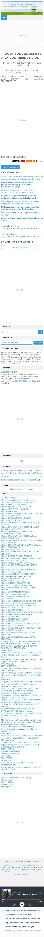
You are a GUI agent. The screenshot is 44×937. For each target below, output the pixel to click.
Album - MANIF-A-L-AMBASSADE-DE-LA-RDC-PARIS (22, 612)
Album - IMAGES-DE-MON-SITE (14, 578)
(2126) (7, 784)
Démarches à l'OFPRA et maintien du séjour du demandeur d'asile (21, 669)
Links (3, 717)
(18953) (16, 777)
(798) (6, 786)
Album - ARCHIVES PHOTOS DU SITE (16, 507)
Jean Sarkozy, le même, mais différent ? (17, 691)
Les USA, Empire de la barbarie (14, 715)
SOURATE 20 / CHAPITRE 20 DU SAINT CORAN (20, 742)
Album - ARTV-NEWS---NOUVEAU (15, 509)
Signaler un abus (6, 870)
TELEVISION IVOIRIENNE (11, 751)
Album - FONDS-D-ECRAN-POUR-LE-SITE (17, 563)
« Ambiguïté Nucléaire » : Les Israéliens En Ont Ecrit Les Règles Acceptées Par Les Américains (20, 642)
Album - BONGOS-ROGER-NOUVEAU (16, 518)
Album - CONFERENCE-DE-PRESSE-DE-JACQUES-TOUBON (21, 523)
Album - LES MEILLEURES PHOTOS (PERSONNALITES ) (15, 597)
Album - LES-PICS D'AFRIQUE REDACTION (18, 603)
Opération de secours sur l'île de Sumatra (19, 726)
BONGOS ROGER (22, 381)
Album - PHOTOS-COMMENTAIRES (15, 619)
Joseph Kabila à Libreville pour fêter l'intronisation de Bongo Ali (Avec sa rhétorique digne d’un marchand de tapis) (21, 695)
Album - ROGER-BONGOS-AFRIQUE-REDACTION (21, 628)
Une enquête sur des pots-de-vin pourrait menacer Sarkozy (19, 763)
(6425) (7, 780)
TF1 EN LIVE (6, 756)
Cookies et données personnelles (26, 872)
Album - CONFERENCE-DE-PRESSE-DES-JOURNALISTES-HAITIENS (17, 532)
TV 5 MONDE (6, 760)
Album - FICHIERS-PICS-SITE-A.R (14, 560)
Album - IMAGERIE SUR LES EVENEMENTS (18, 574)
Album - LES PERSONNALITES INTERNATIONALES (21, 601)
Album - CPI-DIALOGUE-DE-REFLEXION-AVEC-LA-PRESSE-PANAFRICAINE (21, 546)
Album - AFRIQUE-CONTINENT (13, 504)
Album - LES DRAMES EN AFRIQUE (15, 592)
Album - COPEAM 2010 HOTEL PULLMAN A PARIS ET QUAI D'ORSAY (21, 541)
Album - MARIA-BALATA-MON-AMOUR (16, 614)
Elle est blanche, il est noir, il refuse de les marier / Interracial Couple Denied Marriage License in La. (21, 675)
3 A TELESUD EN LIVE (10, 498)
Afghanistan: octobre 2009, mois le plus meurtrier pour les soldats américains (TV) (19, 501)
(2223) (7, 782)
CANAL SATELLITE (8, 650)
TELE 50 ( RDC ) (7, 749)
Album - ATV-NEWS (9, 511)
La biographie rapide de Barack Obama (17, 708)
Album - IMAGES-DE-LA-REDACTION (16, 576)
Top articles (29, 867)
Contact (37, 867)
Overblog (35, 861)
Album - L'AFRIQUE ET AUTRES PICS (15, 583)
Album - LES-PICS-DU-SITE (12, 610)
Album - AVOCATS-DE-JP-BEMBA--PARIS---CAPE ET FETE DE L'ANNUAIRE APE (21, 514)
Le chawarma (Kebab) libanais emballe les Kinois (21, 713)
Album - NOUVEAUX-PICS (11, 616)
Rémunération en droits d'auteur (31, 870)
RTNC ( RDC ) (6, 733)
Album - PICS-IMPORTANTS (12, 625)
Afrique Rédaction (22, 4)
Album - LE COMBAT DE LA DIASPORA (16, 585)
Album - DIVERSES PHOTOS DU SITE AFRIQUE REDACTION (20, 552)
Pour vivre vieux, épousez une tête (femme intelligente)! (19, 730)
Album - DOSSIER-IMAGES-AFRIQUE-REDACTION (21, 558)
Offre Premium (9, 872)
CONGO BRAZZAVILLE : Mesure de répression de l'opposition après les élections (21, 660)
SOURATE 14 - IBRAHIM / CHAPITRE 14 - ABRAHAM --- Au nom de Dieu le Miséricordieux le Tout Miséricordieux (22, 737)
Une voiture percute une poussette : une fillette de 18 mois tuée (21, 768)
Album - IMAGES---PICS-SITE (12, 581)
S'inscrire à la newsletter (10, 167)
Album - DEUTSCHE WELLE (12, 549)
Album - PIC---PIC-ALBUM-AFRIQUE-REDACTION (20, 623)
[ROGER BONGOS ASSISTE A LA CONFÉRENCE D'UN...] (22, 72)
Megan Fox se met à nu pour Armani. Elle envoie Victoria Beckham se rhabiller (21, 723)
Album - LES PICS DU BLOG (12, 607)
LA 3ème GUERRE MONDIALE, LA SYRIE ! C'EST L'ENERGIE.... (20, 705)
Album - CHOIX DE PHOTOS (12, 520)
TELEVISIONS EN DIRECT (11, 753)
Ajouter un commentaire (19, 247)
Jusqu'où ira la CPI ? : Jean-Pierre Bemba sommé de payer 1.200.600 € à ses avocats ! (21, 700)
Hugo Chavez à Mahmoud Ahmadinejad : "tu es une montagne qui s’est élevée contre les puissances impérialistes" (21, 684)
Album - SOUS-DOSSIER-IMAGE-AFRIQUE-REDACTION (18, 633)
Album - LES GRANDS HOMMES (14, 594)
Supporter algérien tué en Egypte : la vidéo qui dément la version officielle (20, 745)
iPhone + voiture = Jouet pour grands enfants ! (20, 688)
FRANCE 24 (5, 679)
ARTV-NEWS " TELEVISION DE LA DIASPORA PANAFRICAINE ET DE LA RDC (19, 647)
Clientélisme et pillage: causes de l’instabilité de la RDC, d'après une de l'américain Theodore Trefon (21, 654)
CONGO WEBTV (7, 664)
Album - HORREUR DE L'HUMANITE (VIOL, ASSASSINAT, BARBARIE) (18, 570)
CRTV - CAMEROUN (9, 666)
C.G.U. (16, 870)
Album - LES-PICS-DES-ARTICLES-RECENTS (18, 605)
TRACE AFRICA (7, 758)
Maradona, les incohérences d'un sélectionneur (21, 720)
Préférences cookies (21, 874)
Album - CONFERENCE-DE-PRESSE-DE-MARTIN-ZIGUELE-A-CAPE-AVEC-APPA (20, 528)
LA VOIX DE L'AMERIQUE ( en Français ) (17, 711)
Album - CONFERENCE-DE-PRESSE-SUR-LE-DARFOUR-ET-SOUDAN (18, 537)
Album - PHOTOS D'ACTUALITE (14, 621)
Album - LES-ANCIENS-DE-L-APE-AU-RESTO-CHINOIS (19, 588)
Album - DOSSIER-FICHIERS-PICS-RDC (16, 556)
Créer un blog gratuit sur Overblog (12, 867)
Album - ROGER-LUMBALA (12, 630)
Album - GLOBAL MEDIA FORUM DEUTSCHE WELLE (19, 566)
